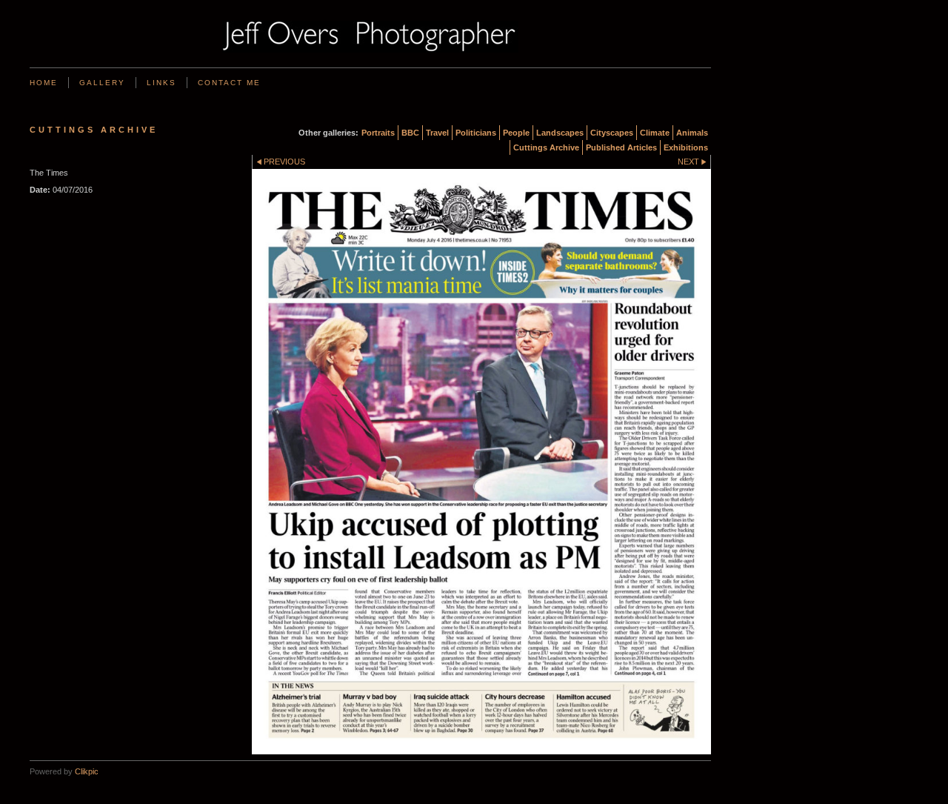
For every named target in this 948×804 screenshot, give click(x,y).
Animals (692, 132)
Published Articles (621, 147)
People (516, 132)
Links (161, 83)
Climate (655, 132)
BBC (410, 132)
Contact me (229, 83)
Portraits (378, 132)
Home (44, 83)
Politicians (475, 132)
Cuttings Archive (546, 147)
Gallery (102, 83)
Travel (437, 132)
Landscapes (560, 132)
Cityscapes (611, 132)
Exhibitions (686, 147)
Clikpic (87, 771)
